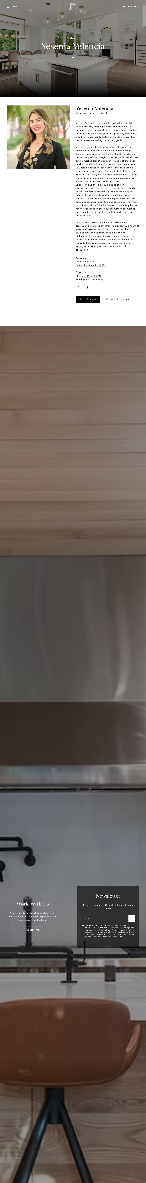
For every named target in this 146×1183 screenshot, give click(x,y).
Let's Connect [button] (88, 299)
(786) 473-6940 (93, 276)
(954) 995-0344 (130, 6)
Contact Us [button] (32, 929)
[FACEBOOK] (87, 287)
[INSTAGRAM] (78, 287)
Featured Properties (117, 299)
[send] (132, 918)
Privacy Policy (118, 936)
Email (87, 918)
